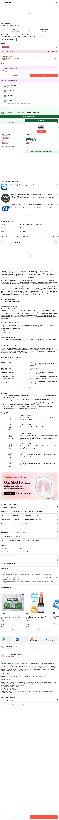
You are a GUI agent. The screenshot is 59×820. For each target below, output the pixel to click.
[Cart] (56, 2)
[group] (29, 10)
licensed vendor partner (8, 682)
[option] (6, 237)
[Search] (52, 2)
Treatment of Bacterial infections (11, 301)
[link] (8, 3)
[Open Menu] (2, 2)
